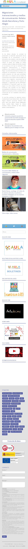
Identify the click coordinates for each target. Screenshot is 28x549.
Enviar (4, 536)
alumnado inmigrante (7, 393)
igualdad (14, 416)
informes (4, 28)
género (4, 416)
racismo (14, 429)
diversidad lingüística (16, 403)
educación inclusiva (12, 406)
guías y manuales (18, 413)
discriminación (15, 400)
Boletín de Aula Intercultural (13, 395)
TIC (9, 431)
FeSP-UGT (10, 544)
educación (5, 406)
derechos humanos (6, 400)
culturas (21, 398)
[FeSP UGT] (8, 450)
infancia (19, 416)
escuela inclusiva (6, 411)
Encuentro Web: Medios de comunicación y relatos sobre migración (10, 172)
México (12, 426)
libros (8, 28)
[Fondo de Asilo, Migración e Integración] (10, 463)
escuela (18, 408)
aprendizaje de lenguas (17, 393)
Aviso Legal (12, 546)
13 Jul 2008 (11, 26)
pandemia (22, 426)
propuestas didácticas (7, 429)
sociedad (4, 431)
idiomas (9, 416)
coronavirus (11, 398)
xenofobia (5, 434)
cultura (17, 398)
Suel (23, 546)
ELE (14, 408)
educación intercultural (7, 408)
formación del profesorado (8, 413)
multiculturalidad (6, 423)
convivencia (5, 398)
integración (16, 418)
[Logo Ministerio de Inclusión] (13, 456)
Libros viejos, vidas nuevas (10, 213)
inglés (4, 418)
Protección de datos (14, 441)
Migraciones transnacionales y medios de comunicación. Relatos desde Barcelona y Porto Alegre (14, 18)
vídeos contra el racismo (16, 431)
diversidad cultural (20, 26)
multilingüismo (6, 426)
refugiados (20, 429)
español (12, 411)
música (16, 426)
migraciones (5, 30)
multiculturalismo (14, 423)
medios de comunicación (17, 28)
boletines (5, 395)
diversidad (22, 400)
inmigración (9, 418)
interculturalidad (6, 421)
